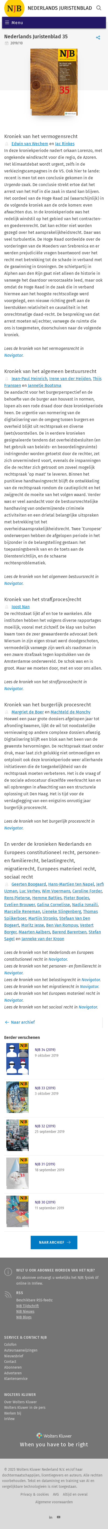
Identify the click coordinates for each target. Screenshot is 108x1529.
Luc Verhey (29, 891)
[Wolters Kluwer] (54, 1437)
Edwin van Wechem (30, 143)
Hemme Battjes (47, 897)
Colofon (10, 1345)
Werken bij (12, 1413)
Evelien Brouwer (19, 904)
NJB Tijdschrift (27, 1306)
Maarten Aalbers (34, 931)
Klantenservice (16, 1379)
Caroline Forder (87, 891)
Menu (17, 22)
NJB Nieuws (25, 1312)
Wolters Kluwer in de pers (24, 1408)
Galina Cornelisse (53, 904)
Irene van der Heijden (70, 378)
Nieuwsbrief (13, 1356)
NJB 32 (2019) (45, 1126)
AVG (56, 1495)
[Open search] (99, 8)
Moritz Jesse (32, 925)
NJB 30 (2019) (45, 1202)
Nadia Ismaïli (85, 904)
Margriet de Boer (28, 712)
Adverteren (13, 1373)
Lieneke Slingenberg (61, 911)
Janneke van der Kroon (42, 938)
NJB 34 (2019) (45, 1050)
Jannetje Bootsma (44, 385)
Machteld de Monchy (70, 712)
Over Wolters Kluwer (20, 1402)
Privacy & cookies (34, 1495)
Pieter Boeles (76, 897)
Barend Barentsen (69, 931)
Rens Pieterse (17, 897)
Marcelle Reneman (22, 911)
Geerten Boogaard (29, 884)
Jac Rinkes (64, 143)
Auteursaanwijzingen (20, 1350)
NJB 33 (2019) (45, 1088)
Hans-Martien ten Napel (71, 884)
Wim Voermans (56, 891)
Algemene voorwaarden (54, 1502)
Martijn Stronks (42, 918)
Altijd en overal (75, 1495)
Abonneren (13, 1367)
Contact (10, 1362)
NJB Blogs (23, 1317)
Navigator (13, 355)
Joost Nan (21, 606)
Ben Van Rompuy (62, 925)
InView (9, 1419)
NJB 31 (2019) (45, 1164)
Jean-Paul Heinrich (29, 378)
